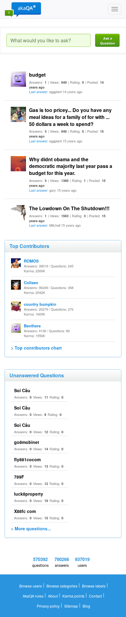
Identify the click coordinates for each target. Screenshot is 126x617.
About (53, 595)
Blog (86, 605)
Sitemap (71, 605)
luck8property (28, 494)
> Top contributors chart (36, 348)
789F (19, 477)
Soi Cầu (22, 390)
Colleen (31, 282)
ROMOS (31, 261)
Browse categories (61, 585)
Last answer (38, 91)
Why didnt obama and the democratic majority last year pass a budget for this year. (70, 166)
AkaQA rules (33, 595)
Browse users (30, 585)
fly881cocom (27, 459)
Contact (95, 595)
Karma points (73, 595)
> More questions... (31, 528)
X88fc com (25, 511)
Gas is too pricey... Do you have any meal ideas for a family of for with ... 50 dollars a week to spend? (70, 116)
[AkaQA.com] (23, 9)
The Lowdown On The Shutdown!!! (69, 208)
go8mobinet (26, 442)
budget (37, 74)
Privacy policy (48, 605)
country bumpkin (40, 304)
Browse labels (94, 585)
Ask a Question (107, 40)
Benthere (32, 326)
